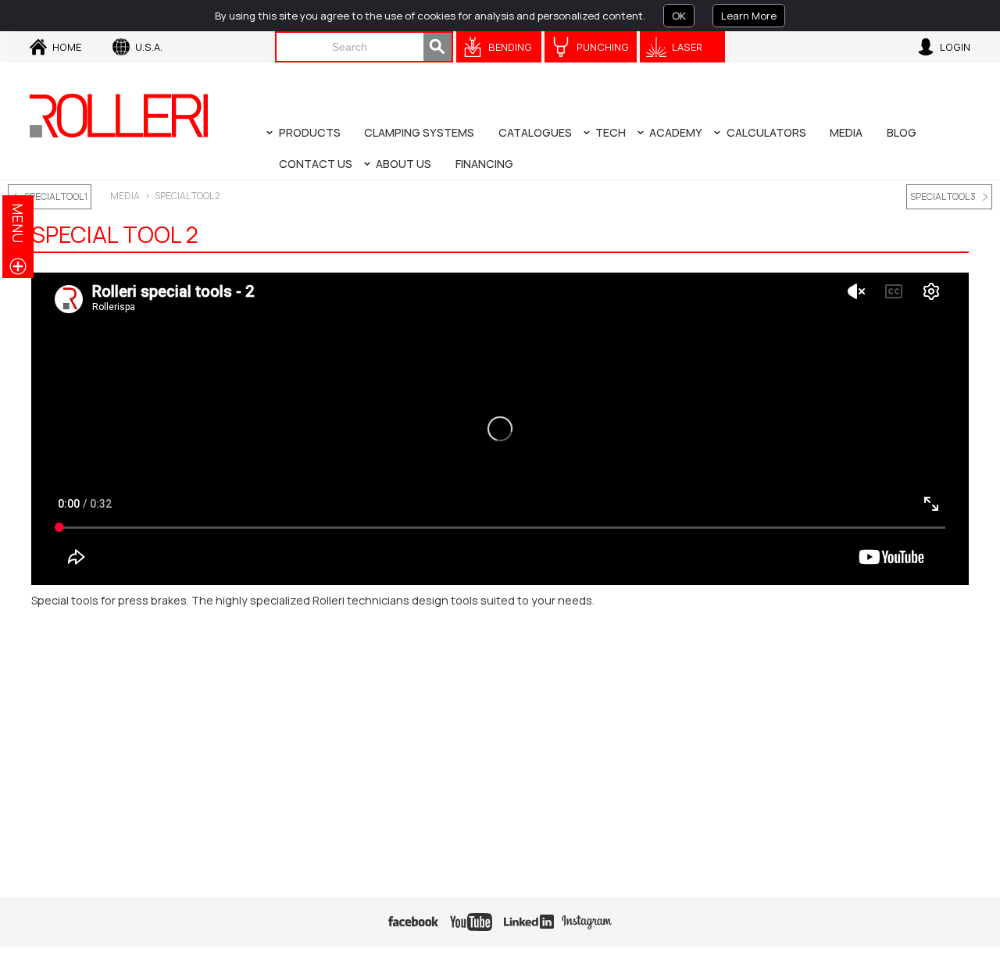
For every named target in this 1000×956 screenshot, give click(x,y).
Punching (603, 47)
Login (955, 47)
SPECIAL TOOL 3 (943, 196)
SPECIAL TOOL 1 (56, 196)
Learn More (749, 16)
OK (679, 16)
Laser (687, 47)
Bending (510, 47)
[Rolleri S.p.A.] (119, 115)
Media (125, 195)
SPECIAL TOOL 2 (187, 195)
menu (18, 223)
